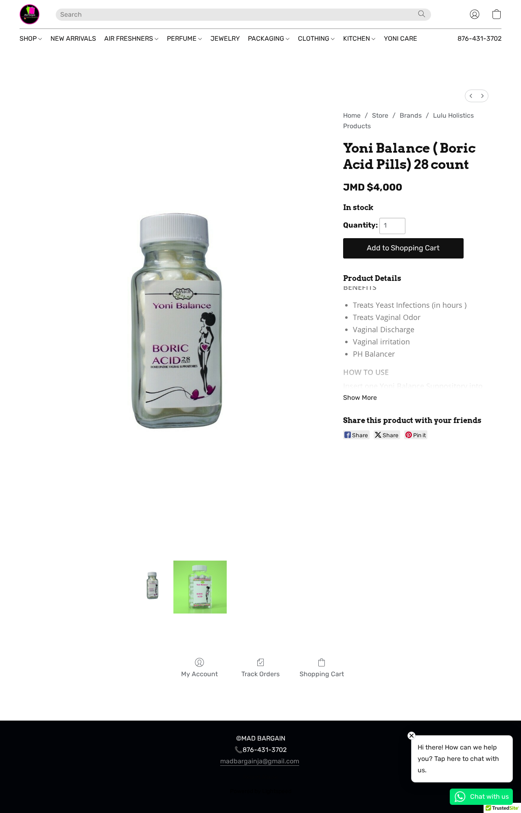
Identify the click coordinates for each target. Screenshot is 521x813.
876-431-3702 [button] (479, 38)
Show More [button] (360, 397)
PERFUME (182, 38)
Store (380, 115)
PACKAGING (267, 38)
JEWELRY (225, 38)
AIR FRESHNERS (129, 38)
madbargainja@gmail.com (259, 761)
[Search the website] (422, 14)
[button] (29, 14)
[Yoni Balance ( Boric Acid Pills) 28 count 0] (153, 587)
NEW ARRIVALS (73, 38)
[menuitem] (471, 96)
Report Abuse (260, 777)
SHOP (29, 38)
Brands (411, 115)
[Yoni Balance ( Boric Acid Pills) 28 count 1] (199, 587)
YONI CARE (400, 38)
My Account (199, 674)
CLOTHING (314, 38)
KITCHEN (357, 38)
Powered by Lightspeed (260, 791)
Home (352, 115)
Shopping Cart (322, 674)
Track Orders (260, 674)
